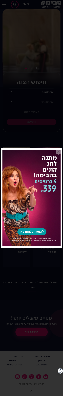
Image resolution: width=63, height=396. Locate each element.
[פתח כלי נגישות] (60, 371)
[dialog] (31, 198)
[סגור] (58, 152)
